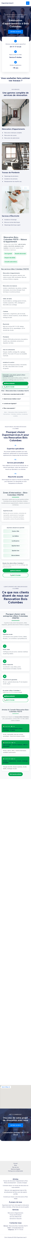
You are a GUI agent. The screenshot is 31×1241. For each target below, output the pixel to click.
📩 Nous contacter (9, 383)
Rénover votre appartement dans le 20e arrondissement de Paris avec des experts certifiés (15, 1192)
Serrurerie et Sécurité (15, 1218)
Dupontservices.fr (8, 3)
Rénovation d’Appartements (15, 1213)
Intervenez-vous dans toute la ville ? (14, 394)
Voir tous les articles (15, 774)
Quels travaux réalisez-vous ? (12, 399)
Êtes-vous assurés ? (9, 408)
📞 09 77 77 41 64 (9, 387)
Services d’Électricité (15, 1216)
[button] (15, 32)
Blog (15, 1165)
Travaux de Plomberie (15, 1215)
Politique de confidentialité (15, 1171)
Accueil (15, 1163)
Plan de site (15, 1167)
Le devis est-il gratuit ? (10, 403)
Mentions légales (15, 1169)
